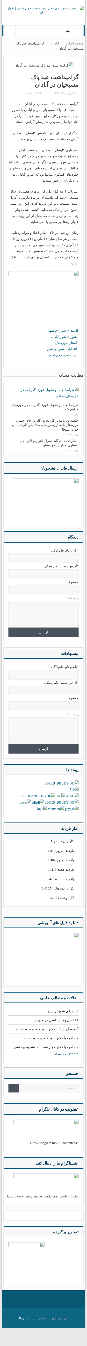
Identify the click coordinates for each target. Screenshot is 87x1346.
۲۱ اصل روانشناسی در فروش (56, 1020)
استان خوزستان (66, 343)
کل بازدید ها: (64, 888)
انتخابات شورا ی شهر (62, 349)
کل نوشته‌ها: (64, 898)
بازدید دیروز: (65, 860)
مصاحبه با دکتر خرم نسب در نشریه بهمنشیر (46, 1047)
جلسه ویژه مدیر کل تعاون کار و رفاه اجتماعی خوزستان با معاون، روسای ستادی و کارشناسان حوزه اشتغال (45, 425)
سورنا (23, 1318)
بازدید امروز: (64, 850)
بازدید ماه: (66, 879)
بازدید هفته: (65, 869)
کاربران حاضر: (63, 841)
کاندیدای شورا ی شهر (63, 330)
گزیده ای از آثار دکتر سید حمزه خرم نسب (47, 1029)
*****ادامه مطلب (66, 1054)
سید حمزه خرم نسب (63, 355)
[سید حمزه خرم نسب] (26, 1260)
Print (39, 93)
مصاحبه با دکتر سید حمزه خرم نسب (51, 1038)
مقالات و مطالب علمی (59, 997)
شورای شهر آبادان (64, 337)
